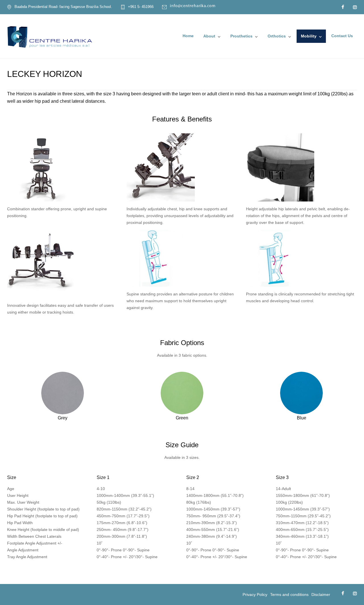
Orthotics (277, 36)
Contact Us (342, 35)
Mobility (309, 36)
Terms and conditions (289, 594)
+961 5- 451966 (141, 7)
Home (188, 35)
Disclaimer (320, 594)
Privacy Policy (255, 594)
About (209, 36)
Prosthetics (241, 36)
